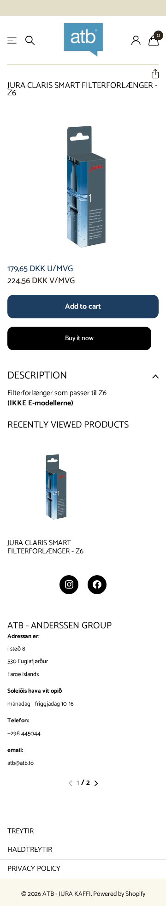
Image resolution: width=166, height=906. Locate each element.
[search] (30, 40)
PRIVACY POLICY (33, 869)
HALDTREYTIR (29, 850)
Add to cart (83, 306)
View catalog (12, 40)
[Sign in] (136, 40)
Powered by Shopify (119, 894)
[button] (151, 73)
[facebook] (97, 584)
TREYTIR (20, 831)
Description (37, 375)
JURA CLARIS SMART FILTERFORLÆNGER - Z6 (45, 547)
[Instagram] (68, 584)
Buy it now (79, 338)
